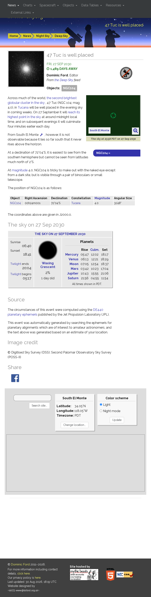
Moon (74, 264)
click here (23, 573)
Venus (73, 259)
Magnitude (102, 198)
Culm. (94, 250)
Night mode (111, 411)
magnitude (20, 170)
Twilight (15, 264)
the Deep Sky (64, 80)
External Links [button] (21, 12)
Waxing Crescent (47, 265)
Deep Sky (61, 35)
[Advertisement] (75, 463)
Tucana (23, 107)
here (38, 577)
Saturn (73, 278)
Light (106, 405)
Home (14, 35)
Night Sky (43, 35)
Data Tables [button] (90, 5)
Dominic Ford (20, 564)
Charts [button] (28, 5)
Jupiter (72, 273)
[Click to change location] (41, 135)
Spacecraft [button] (48, 5)
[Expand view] (135, 130)
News (27, 35)
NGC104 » (103, 153)
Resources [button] (114, 5)
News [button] (12, 5)
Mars (74, 269)
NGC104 (69, 88)
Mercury (71, 254)
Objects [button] (69, 5)
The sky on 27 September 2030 (60, 234)
